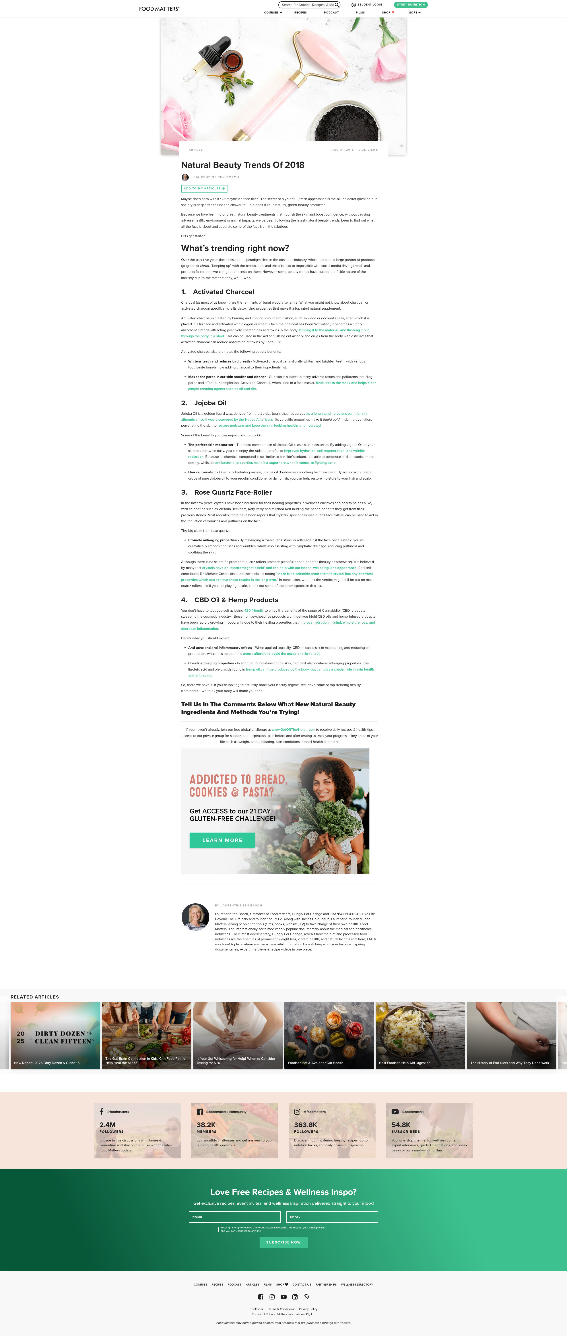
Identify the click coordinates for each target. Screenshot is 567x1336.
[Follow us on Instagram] (272, 1297)
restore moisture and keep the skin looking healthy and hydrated (269, 425)
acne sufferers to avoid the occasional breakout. (281, 654)
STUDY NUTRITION (411, 4)
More (412, 12)
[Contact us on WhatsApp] (306, 1297)
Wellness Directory (357, 1284)
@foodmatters (118, 1111)
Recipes (300, 12)
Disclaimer (256, 1309)
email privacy (316, 1227)
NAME (197, 1216)
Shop (387, 12)
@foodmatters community (226, 1111)
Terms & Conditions (281, 1309)
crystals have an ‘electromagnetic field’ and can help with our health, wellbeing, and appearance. (279, 568)
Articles (252, 1284)
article (196, 150)
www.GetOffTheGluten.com (294, 729)
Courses (271, 12)
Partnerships (326, 1284)
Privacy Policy (308, 1309)
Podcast (331, 12)
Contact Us (302, 1284)
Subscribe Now (283, 1242)
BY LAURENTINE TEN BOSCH (238, 905)
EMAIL (295, 1216)
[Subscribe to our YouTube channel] (283, 1297)
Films (360, 12)
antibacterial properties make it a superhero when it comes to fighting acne (275, 463)
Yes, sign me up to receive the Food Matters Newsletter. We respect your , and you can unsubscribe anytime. (273, 1229)
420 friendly (254, 610)
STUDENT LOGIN (369, 4)
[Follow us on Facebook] (261, 1297)
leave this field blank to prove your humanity (18, 1174)
